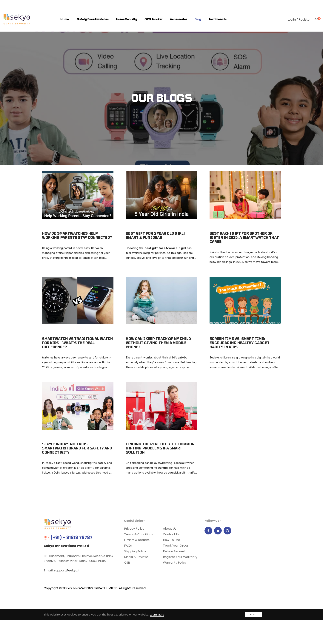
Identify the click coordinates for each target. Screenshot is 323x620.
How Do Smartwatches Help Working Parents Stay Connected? (77, 235)
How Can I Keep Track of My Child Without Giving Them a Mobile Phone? (158, 343)
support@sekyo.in (67, 570)
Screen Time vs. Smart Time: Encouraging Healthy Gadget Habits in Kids (240, 343)
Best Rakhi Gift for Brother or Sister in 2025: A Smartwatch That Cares (244, 237)
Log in (291, 19)
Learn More (157, 614)
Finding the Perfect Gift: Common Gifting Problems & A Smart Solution (160, 448)
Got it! (253, 614)
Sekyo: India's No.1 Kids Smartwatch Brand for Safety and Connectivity (77, 448)
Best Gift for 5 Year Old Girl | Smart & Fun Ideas (155, 235)
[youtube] (218, 530)
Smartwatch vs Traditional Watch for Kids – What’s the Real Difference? (77, 343)
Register (305, 19)
